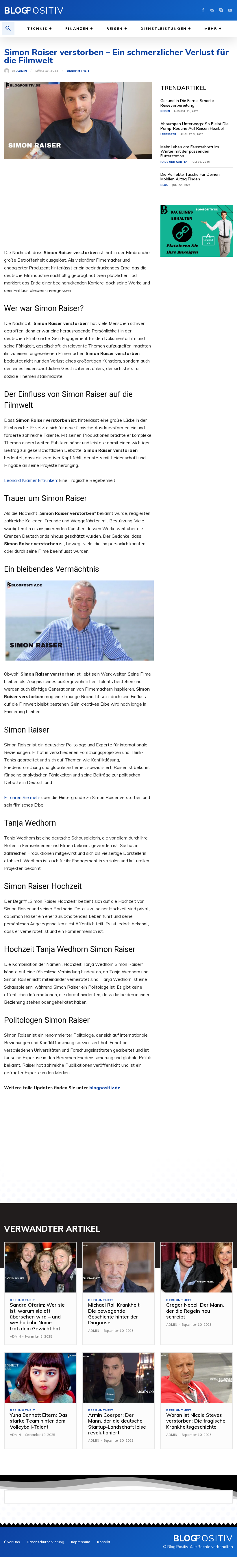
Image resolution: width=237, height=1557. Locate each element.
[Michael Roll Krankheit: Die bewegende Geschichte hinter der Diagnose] (118, 1267)
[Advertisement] (78, 208)
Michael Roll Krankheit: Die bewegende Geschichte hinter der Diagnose (114, 1313)
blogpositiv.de (104, 1087)
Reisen (165, 111)
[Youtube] (230, 10)
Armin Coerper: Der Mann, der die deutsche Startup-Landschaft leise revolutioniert (117, 1424)
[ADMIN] (8, 70)
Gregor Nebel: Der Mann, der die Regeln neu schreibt (195, 1311)
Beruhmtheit (78, 70)
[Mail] (212, 10)
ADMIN (21, 70)
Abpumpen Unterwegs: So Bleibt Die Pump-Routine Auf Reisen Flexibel (194, 126)
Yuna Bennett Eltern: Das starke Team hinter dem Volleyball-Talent (39, 1421)
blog (164, 184)
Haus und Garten (174, 161)
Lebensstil (168, 134)
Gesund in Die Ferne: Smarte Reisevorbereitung (187, 103)
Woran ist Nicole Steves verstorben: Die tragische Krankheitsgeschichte (195, 1421)
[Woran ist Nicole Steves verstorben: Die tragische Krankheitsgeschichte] (196, 1378)
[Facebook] (203, 10)
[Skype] (221, 10)
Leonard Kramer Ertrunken (30, 480)
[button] (8, 28)
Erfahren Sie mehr (22, 797)
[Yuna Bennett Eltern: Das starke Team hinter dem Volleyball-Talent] (40, 1378)
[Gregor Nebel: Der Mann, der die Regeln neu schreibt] (196, 1267)
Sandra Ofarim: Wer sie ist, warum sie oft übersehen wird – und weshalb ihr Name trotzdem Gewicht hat (37, 1317)
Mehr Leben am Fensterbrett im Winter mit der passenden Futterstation (189, 151)
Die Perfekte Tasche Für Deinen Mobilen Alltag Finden (190, 176)
